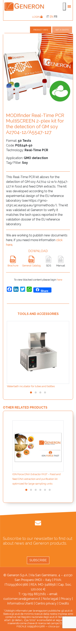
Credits (64, 603)
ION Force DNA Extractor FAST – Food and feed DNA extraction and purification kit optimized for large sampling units (36, 479)
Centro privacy (46, 603)
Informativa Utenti (20, 603)
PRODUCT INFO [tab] (40, 30)
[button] (31, 392)
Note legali (50, 599)
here (59, 279)
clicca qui (53, 626)
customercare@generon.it (21, 599)
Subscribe (38, 560)
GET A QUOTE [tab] (62, 30)
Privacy (66, 599)
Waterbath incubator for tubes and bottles (31, 386)
